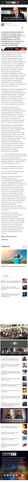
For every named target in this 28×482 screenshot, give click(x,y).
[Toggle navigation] (3, 2)
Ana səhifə (5, 6)
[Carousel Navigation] (25, 246)
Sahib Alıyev (9, 25)
